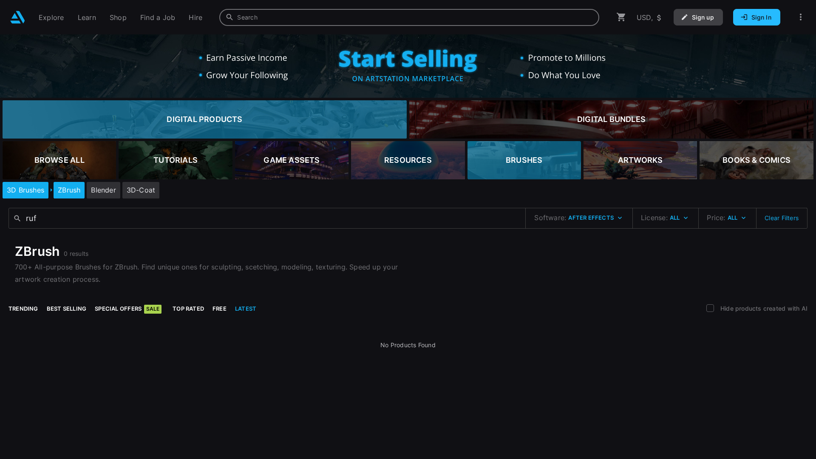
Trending (23, 308)
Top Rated (188, 308)
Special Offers (127, 308)
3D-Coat (141, 190)
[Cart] (621, 17)
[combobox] (409, 17)
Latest (245, 308)
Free (219, 308)
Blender (103, 190)
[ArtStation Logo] (17, 17)
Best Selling (67, 308)
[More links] (801, 17)
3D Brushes (25, 190)
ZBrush (69, 190)
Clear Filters (782, 217)
